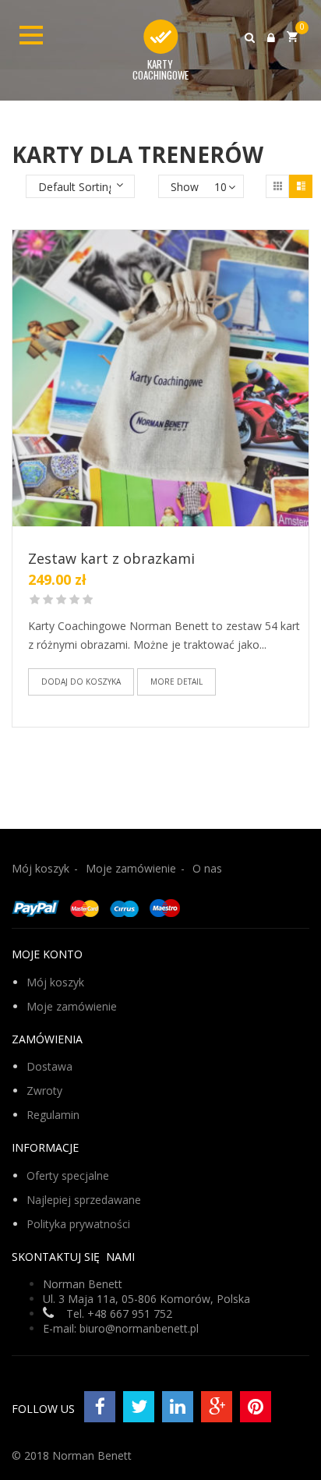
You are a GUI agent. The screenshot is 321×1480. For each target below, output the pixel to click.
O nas (207, 868)
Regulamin (52, 1114)
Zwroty (44, 1090)
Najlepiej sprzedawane (83, 1199)
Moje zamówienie (131, 868)
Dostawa (49, 1066)
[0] (292, 36)
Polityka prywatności (78, 1223)
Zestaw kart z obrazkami (111, 558)
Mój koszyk (40, 868)
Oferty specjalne (67, 1175)
